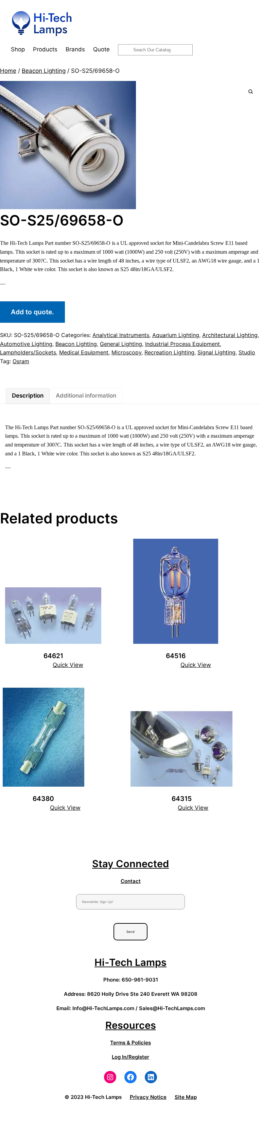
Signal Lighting (216, 352)
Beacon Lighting (44, 70)
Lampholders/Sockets (28, 352)
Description (28, 395)
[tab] (28, 396)
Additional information (86, 395)
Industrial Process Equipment (182, 343)
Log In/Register (130, 1057)
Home (8, 70)
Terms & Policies (130, 1042)
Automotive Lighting (26, 343)
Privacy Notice (148, 1097)
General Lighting (121, 343)
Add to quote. (32, 312)
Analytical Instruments (120, 335)
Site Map (186, 1097)
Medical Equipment (83, 352)
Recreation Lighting (169, 352)
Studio (247, 352)
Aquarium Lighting (175, 335)
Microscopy (126, 352)
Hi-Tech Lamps (130, 962)
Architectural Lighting (230, 335)
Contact (131, 881)
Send (130, 932)
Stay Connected (130, 864)
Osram (21, 361)
